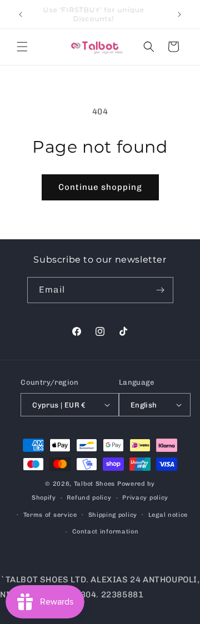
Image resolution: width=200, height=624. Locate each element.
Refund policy (89, 497)
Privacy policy (145, 497)
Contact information (105, 531)
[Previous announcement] (20, 14)
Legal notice (168, 515)
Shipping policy (113, 515)
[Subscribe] (160, 290)
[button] (22, 46)
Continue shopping (100, 187)
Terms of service (50, 515)
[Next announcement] (179, 14)
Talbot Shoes (95, 483)
